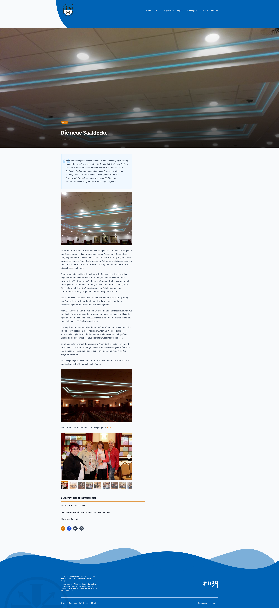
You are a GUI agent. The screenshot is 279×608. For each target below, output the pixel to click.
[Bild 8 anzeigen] (122, 485)
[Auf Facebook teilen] (69, 528)
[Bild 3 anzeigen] (81, 485)
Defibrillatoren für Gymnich (73, 505)
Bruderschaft (151, 10)
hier (109, 427)
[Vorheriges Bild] (64, 456)
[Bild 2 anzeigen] (73, 485)
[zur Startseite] (68, 10)
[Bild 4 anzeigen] (89, 485)
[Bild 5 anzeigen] (98, 485)
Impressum (214, 603)
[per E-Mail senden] (75, 528)
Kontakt (214, 10)
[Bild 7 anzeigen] (114, 485)
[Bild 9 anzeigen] (131, 485)
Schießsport (192, 10)
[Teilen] (63, 528)
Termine (204, 10)
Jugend (180, 10)
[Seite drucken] (81, 528)
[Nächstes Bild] (129, 456)
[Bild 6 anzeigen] (106, 485)
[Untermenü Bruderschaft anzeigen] (159, 10)
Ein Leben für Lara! (69, 519)
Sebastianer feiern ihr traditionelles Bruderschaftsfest (85, 512)
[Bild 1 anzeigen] (64, 485)
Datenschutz (202, 603)
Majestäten (169, 10)
